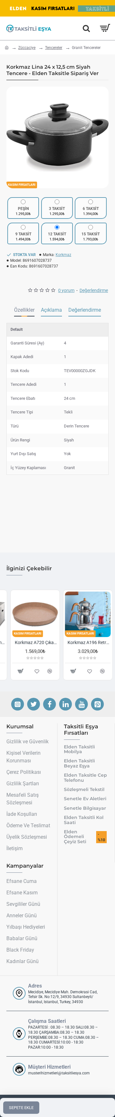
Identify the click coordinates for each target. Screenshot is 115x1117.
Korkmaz (63, 255)
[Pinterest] (97, 704)
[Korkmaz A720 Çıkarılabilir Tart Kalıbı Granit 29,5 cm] (31, 614)
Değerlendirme (84, 310)
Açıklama (51, 310)
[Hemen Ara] (86, 28)
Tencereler (53, 47)
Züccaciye (26, 47)
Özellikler (24, 310)
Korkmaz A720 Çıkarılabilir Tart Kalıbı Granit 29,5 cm (32, 642)
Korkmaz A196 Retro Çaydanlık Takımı (85, 642)
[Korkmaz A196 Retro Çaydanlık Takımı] (84, 614)
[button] (12, 137)
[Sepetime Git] (104, 28)
